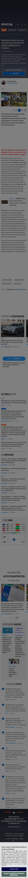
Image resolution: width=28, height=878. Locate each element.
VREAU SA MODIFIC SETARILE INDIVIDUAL (14, 874)
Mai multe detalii (11, 865)
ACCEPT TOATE (14, 869)
